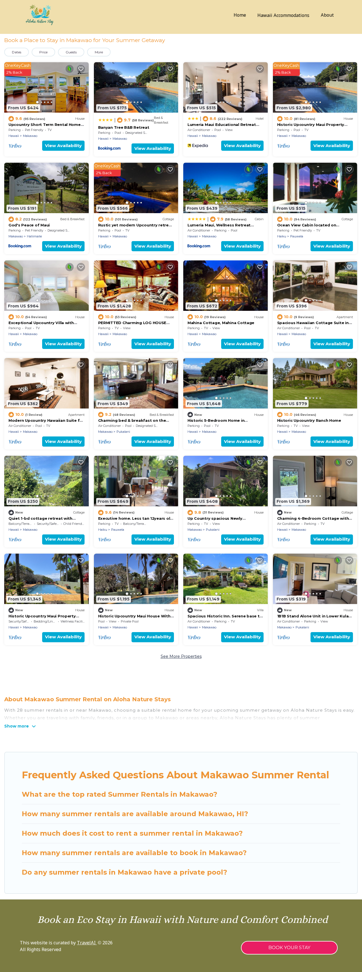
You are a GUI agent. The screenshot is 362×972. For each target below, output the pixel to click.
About (327, 15)
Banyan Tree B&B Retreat (123, 127)
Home (240, 15)
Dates (16, 52)
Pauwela (296, 236)
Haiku (281, 236)
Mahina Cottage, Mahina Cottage (221, 322)
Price (43, 52)
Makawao (30, 136)
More (99, 52)
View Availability (63, 145)
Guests (71, 52)
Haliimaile (34, 236)
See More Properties (181, 656)
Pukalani (123, 432)
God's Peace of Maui (29, 225)
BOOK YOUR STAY (289, 947)
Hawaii (13, 136)
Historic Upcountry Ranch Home (309, 420)
